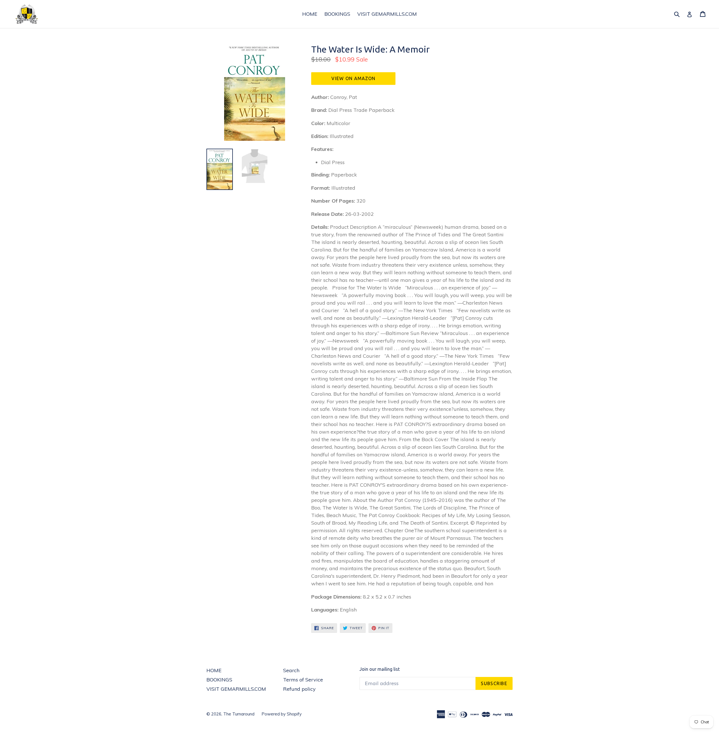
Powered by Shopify (281, 714)
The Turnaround (238, 714)
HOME (309, 14)
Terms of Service (303, 679)
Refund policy (299, 689)
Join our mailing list (380, 669)
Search (291, 670)
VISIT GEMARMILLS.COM (387, 14)
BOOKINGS (337, 14)
